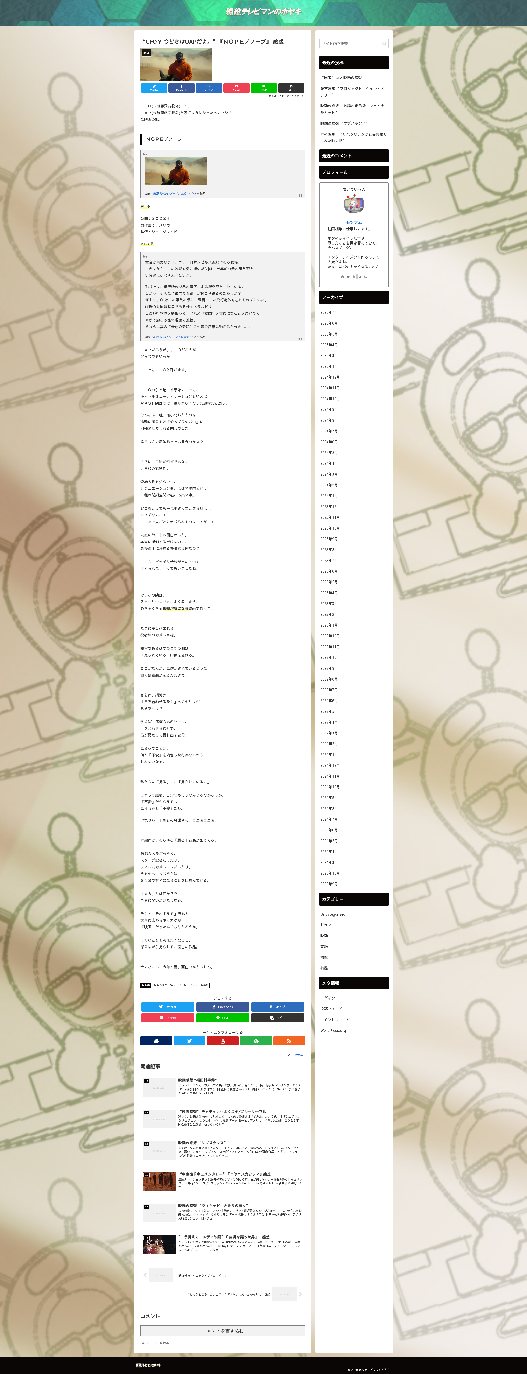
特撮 (324, 968)
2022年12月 (330, 635)
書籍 (324, 946)
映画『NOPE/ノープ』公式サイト (173, 193)
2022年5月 (329, 711)
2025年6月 (329, 323)
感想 (205, 985)
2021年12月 (330, 765)
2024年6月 (329, 441)
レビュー (191, 985)
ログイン (327, 998)
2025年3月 (329, 355)
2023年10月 (330, 527)
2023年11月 (330, 517)
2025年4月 (329, 344)
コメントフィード (335, 1019)
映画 (147, 985)
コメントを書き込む (223, 1330)
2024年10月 (330, 398)
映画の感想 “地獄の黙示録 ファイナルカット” (352, 109)
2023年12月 (330, 506)
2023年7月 (329, 560)
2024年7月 (329, 431)
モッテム (354, 222)
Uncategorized (332, 914)
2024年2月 (329, 484)
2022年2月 (329, 743)
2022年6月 (329, 700)
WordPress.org (333, 1030)
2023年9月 (329, 538)
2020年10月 (330, 873)
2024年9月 (329, 409)
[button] (384, 43)
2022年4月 (329, 722)
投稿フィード (331, 1008)
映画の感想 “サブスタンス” (344, 123)
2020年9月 (329, 883)
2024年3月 (329, 474)
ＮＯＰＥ (161, 985)
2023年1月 (329, 625)
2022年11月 (330, 646)
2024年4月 (329, 463)
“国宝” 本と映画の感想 (341, 77)
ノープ (177, 985)
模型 (324, 957)
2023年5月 (329, 581)
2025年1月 (329, 366)
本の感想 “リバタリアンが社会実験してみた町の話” (353, 137)
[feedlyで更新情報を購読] (256, 1040)
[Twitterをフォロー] (189, 1040)
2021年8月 (329, 808)
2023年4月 (329, 592)
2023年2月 (329, 614)
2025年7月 (329, 312)
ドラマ (325, 924)
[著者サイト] (156, 1040)
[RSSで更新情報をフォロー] (289, 1040)
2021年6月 (329, 829)
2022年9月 (329, 668)
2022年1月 (329, 754)
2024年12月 (330, 377)
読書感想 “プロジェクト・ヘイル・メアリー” (352, 92)
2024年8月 (329, 420)
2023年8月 (329, 549)
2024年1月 (329, 495)
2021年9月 (329, 797)
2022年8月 (329, 679)
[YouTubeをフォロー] (223, 1040)
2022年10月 (330, 657)
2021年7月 (329, 819)
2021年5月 (329, 840)
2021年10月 (330, 786)
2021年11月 (330, 775)
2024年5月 (329, 452)
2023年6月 (329, 571)
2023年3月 (329, 603)
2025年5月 (329, 333)
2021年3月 (329, 862)
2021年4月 (329, 851)
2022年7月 (329, 689)
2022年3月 (329, 732)
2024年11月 (330, 387)
